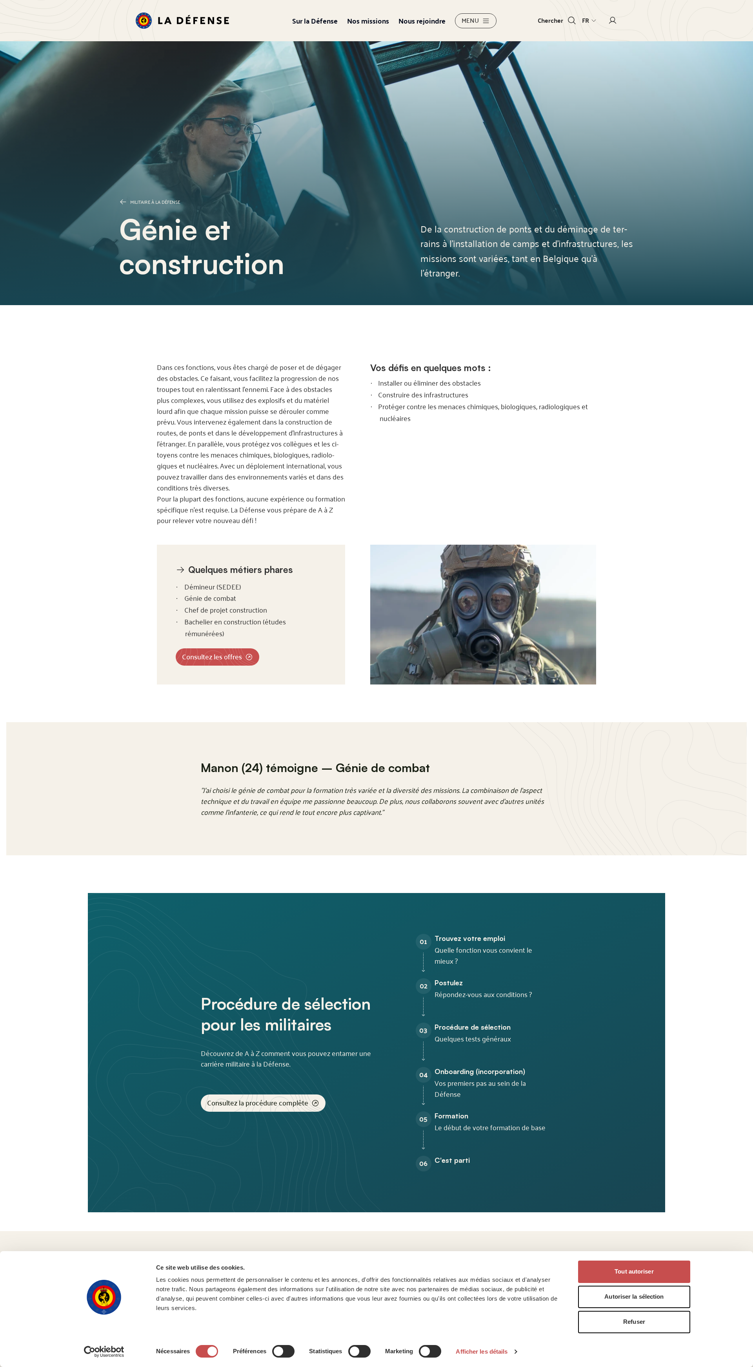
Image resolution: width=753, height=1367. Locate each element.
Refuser (634, 1321)
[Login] (612, 21)
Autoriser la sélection (634, 1296)
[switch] (283, 1351)
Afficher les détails (481, 1351)
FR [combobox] (585, 20)
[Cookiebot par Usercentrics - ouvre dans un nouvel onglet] (104, 1352)
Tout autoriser (634, 1271)
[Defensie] (182, 20)
